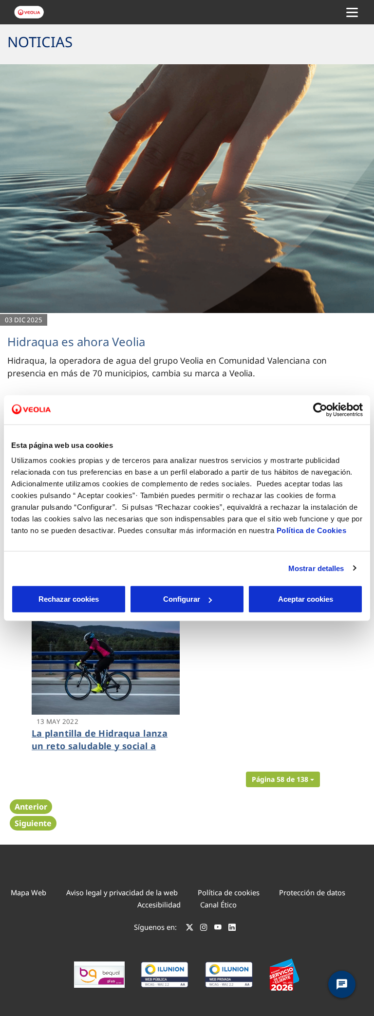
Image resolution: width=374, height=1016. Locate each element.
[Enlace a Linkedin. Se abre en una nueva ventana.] (232, 928)
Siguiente (33, 823)
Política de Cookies (312, 530)
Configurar (181, 599)
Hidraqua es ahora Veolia (76, 341)
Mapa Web (28, 892)
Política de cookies (229, 892)
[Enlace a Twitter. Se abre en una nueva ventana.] (189, 928)
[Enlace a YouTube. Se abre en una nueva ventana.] (218, 928)
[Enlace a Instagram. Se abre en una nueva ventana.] (203, 928)
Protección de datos (312, 892)
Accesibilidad (159, 904)
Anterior (31, 806)
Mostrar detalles (316, 568)
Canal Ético (218, 904)
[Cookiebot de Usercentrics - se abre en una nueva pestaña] (320, 409)
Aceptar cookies (305, 599)
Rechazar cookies (68, 599)
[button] (283, 779)
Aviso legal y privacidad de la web (122, 892)
